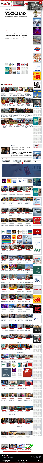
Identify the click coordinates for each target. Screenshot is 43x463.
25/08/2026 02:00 (28, 448)
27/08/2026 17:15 (28, 191)
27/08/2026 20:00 (4, 191)
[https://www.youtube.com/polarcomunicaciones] (11, 5)
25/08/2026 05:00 (4, 448)
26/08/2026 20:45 (4, 279)
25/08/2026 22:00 (28, 348)
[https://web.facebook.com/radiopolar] (11, 2)
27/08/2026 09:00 (20, 124)
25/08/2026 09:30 (28, 423)
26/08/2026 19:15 (4, 289)
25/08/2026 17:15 (20, 385)
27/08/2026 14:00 (20, 212)
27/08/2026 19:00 (12, 191)
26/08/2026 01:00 (4, 348)
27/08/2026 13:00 (28, 212)
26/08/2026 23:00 (12, 269)
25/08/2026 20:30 (12, 358)
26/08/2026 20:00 (20, 279)
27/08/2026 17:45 (20, 191)
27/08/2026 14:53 (12, 212)
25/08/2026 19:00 (28, 358)
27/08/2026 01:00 (28, 259)
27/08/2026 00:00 (4, 269)
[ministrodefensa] (5, 153)
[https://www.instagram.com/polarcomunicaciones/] (11, 4)
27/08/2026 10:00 (12, 124)
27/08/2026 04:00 (4, 259)
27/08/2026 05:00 (28, 249)
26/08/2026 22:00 (20, 269)
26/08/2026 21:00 (28, 269)
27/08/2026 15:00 (28, 103)
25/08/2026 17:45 (12, 385)
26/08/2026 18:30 (28, 289)
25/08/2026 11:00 (12, 423)
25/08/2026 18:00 (4, 385)
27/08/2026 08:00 (28, 124)
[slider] (7, 461)
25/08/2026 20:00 (20, 358)
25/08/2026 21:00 (4, 358)
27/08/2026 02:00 (20, 259)
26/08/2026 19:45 (28, 279)
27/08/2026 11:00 (4, 124)
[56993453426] (11, 1)
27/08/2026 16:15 (12, 103)
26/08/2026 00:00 (12, 348)
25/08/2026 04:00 (12, 448)
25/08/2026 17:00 (28, 385)
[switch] (27, 460)
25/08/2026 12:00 (4, 423)
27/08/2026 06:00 (20, 249)
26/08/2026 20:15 (12, 279)
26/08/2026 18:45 (20, 289)
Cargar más (17, 451)
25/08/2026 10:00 (20, 423)
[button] (40, 2)
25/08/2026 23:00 (20, 348)
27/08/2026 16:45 (4, 103)
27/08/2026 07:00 (12, 249)
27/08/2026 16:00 (20, 103)
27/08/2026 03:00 (12, 259)
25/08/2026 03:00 (20, 448)
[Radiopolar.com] (1, 6)
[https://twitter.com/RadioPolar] (11, 3)
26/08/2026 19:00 (12, 289)
